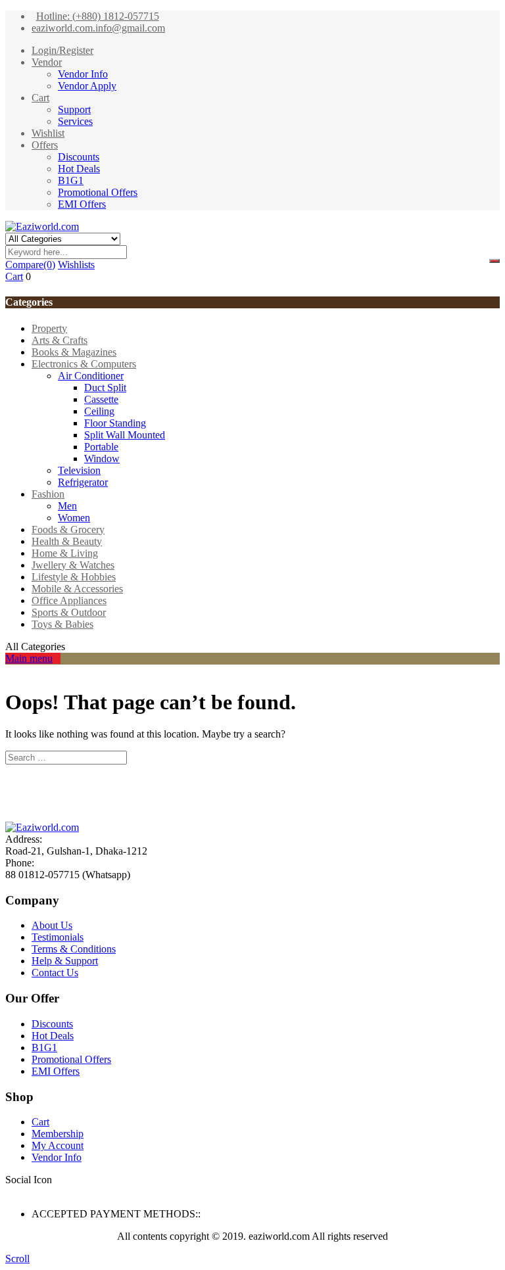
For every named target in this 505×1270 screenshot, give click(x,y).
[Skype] (25, 1191)
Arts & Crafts (59, 340)
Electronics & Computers (84, 363)
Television (79, 470)
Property (49, 328)
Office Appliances (69, 600)
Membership (58, 1133)
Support (74, 109)
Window (102, 458)
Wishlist (48, 133)
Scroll (17, 1258)
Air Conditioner (91, 375)
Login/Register (62, 50)
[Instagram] (64, 1191)
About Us (52, 925)
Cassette (101, 399)
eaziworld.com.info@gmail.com (98, 28)
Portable (101, 446)
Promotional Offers (97, 192)
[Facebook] (9, 1191)
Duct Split (105, 387)
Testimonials (58, 937)
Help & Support (65, 960)
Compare (30, 264)
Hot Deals (79, 168)
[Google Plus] (41, 1191)
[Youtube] (49, 1191)
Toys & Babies (62, 624)
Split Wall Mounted (124, 434)
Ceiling (99, 411)
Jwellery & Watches (73, 565)
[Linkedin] (33, 1191)
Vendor (47, 62)
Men (67, 505)
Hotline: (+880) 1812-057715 (97, 16)
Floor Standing (115, 423)
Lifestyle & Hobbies (74, 576)
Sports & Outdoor (69, 612)
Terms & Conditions (74, 948)
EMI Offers (82, 204)
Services (75, 121)
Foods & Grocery (68, 529)
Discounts (78, 156)
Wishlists (76, 264)
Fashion (48, 494)
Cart (40, 97)
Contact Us (55, 972)
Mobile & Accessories (77, 588)
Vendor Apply (87, 85)
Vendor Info (83, 74)
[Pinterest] (56, 1191)
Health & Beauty (67, 541)
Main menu (29, 658)
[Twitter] (17, 1191)
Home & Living (65, 553)
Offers (45, 145)
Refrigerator (83, 482)
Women (74, 517)
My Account (58, 1145)
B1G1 (71, 180)
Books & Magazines (74, 352)
